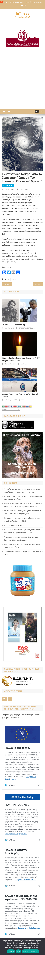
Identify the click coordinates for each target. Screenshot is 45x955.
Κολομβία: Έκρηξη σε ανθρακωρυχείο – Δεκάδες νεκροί (8, 284)
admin (22, 400)
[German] (15, 406)
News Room (23, 189)
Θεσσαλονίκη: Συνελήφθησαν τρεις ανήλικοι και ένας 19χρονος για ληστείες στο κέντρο (22, 490)
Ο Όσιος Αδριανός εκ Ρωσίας (15, 525)
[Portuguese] (24, 406)
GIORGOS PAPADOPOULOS (26, 328)
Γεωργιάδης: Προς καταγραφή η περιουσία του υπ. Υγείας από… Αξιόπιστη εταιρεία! (22, 512)
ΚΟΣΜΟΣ (15, 279)
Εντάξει (11, 951)
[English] (9, 406)
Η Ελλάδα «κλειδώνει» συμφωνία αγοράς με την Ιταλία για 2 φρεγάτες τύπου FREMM (22, 531)
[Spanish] (30, 406)
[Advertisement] (22, 83)
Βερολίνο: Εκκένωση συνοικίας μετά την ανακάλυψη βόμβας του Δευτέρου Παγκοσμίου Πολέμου (23, 505)
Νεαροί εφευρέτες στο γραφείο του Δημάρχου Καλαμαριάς (39, 284)
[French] (12, 406)
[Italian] (21, 406)
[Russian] (27, 406)
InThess (22, 13)
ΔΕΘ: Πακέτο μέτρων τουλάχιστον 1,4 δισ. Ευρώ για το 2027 (23, 553)
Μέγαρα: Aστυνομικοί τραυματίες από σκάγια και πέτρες (21, 395)
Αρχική (28, 2)
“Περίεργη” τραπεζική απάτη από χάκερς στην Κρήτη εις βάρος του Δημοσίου (21, 538)
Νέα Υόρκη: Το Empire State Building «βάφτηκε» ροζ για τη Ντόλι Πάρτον (23, 545)
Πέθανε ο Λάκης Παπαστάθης (13, 325)
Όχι (18, 951)
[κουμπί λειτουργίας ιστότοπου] (37, 111)
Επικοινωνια (38, 2)
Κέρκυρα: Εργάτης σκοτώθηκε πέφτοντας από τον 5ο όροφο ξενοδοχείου (21, 359)
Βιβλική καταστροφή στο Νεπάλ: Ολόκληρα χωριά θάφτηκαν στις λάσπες (23, 497)
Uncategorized (8, 185)
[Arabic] (3, 406)
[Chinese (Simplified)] (6, 406)
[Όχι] (42, 946)
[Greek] (18, 406)
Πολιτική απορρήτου (30, 951)
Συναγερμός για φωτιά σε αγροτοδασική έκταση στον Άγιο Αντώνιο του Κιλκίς (22, 519)
